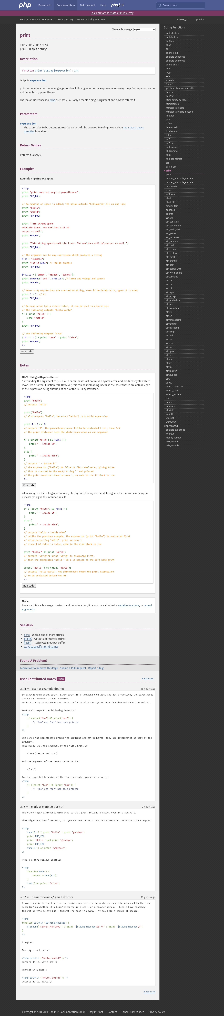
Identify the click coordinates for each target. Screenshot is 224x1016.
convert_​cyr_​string (175, 429)
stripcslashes (173, 300)
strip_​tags (171, 296)
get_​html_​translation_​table (180, 88)
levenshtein (172, 127)
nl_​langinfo (172, 151)
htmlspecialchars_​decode (179, 111)
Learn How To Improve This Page (39, 668)
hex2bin (170, 96)
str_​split (170, 265)
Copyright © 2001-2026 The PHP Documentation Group (53, 1012)
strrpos (169, 355)
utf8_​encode (172, 445)
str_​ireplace (172, 241)
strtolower (171, 371)
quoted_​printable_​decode (179, 178)
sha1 (168, 198)
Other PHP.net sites (133, 1012)
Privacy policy (157, 1012)
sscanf (169, 217)
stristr (169, 312)
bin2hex (170, 41)
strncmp (170, 331)
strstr (169, 363)
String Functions (96, 19)
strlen (169, 316)
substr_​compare (174, 386)
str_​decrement (173, 225)
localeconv (171, 131)
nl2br (168, 155)
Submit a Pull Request (73, 668)
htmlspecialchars (175, 108)
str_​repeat (171, 249)
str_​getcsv (171, 233)
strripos (170, 351)
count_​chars (172, 64)
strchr (169, 280)
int (76, 70)
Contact (112, 1012)
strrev (169, 347)
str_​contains (172, 221)
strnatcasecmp (174, 320)
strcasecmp (172, 276)
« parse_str (182, 19)
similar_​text (172, 206)
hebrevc (170, 433)
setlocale (171, 194)
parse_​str (171, 166)
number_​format (174, 159)
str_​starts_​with (173, 268)
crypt (168, 72)
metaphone (172, 147)
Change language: (122, 29)
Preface (24, 19)
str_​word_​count (174, 272)
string (48, 70)
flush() (27, 642)
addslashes (172, 37)
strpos (169, 339)
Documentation (66, 5)
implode (170, 115)
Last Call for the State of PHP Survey (112, 13)
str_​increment (173, 237)
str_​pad (170, 245)
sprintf (169, 214)
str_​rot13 (170, 257)
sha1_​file (170, 202)
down (28, 689)
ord (167, 162)
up (22, 689)
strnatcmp (171, 323)
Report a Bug (95, 668)
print (168, 170)
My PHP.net (96, 1012)
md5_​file (170, 143)
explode (170, 80)
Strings (80, 19)
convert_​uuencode (175, 60)
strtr (168, 378)
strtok (169, 367)
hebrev (169, 92)
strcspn (170, 292)
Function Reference (42, 19)
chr (167, 49)
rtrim (168, 190)
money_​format (173, 437)
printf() (28, 638)
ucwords (170, 406)
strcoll (169, 288)
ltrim (168, 135)
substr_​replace (173, 394)
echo (52, 100)
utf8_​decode (172, 441)
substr (169, 382)
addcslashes (172, 33)
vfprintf (170, 410)
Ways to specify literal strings (41, 646)
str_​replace (172, 253)
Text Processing (65, 19)
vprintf (169, 414)
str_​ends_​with (173, 229)
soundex (170, 210)
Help (103, 5)
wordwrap (171, 422)
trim (168, 398)
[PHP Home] (25, 5)
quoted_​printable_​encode (179, 182)
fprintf (169, 84)
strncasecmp (172, 327)
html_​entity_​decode (176, 100)
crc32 (168, 68)
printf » (200, 19)
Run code (26, 351)
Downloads (44, 5)
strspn (169, 359)
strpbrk (169, 335)
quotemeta (171, 186)
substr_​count (172, 390)
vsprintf (170, 418)
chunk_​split (172, 53)
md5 (168, 139)
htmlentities (172, 104)
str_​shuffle (171, 261)
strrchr (169, 343)
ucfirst (169, 402)
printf (169, 174)
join (168, 119)
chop (168, 45)
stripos (169, 304)
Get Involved (87, 5)
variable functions (128, 605)
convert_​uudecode (175, 56)
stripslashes (172, 308)
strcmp (169, 284)
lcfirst (169, 123)
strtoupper (171, 375)
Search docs (170, 5)
